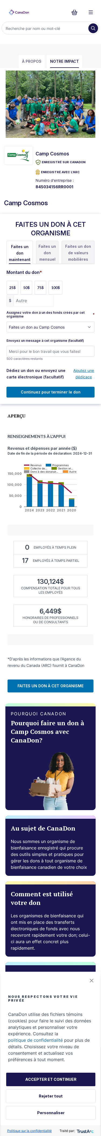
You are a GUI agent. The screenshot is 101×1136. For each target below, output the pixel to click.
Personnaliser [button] (51, 1112)
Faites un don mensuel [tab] (47, 253)
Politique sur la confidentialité (29, 1131)
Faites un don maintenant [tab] (19, 253)
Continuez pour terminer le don (51, 392)
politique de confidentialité (35, 1040)
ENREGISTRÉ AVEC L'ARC (60, 172)
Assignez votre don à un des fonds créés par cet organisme (50, 314)
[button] (91, 980)
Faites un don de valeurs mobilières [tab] (78, 253)
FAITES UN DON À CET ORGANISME (50, 686)
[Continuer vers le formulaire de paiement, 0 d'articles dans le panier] (76, 12)
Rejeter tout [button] (51, 1096)
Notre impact (64, 61)
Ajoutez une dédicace (83, 373)
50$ (26, 287)
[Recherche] (93, 28)
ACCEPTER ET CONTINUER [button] (50, 1079)
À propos (31, 61)
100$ (55, 287)
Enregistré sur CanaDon (63, 162)
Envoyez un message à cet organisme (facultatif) (45, 341)
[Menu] (91, 12)
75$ (40, 287)
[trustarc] (85, 1130)
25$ (12, 287)
